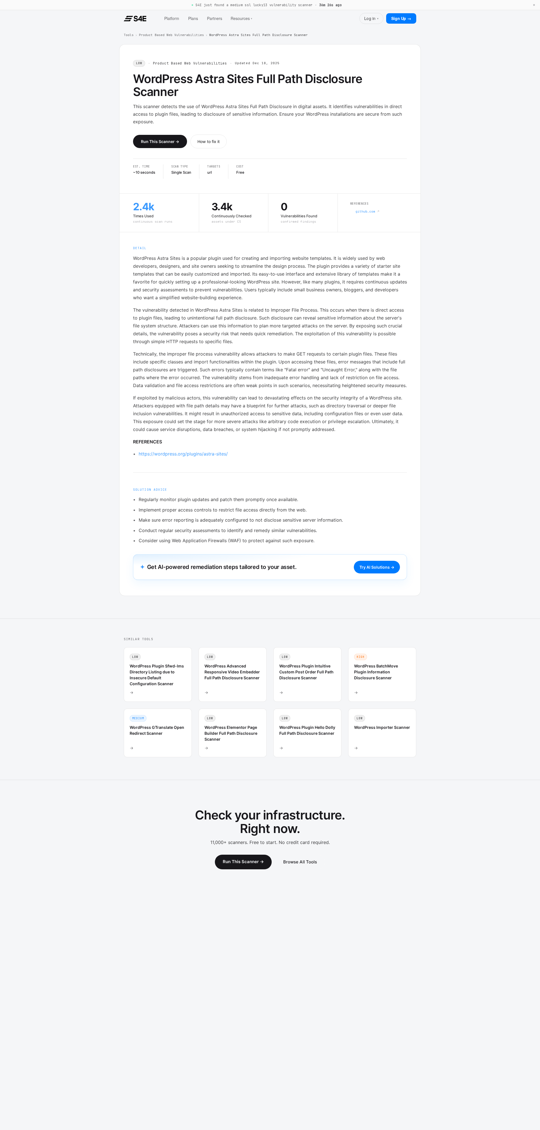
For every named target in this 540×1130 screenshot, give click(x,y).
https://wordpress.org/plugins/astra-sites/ (183, 454)
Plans (193, 18)
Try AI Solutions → (376, 567)
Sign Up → (401, 18)
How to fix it (208, 141)
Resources (241, 18)
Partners (214, 18)
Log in (371, 18)
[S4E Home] (135, 18)
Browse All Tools (300, 862)
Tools (129, 35)
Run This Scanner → (160, 141)
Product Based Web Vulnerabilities (171, 35)
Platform (171, 18)
